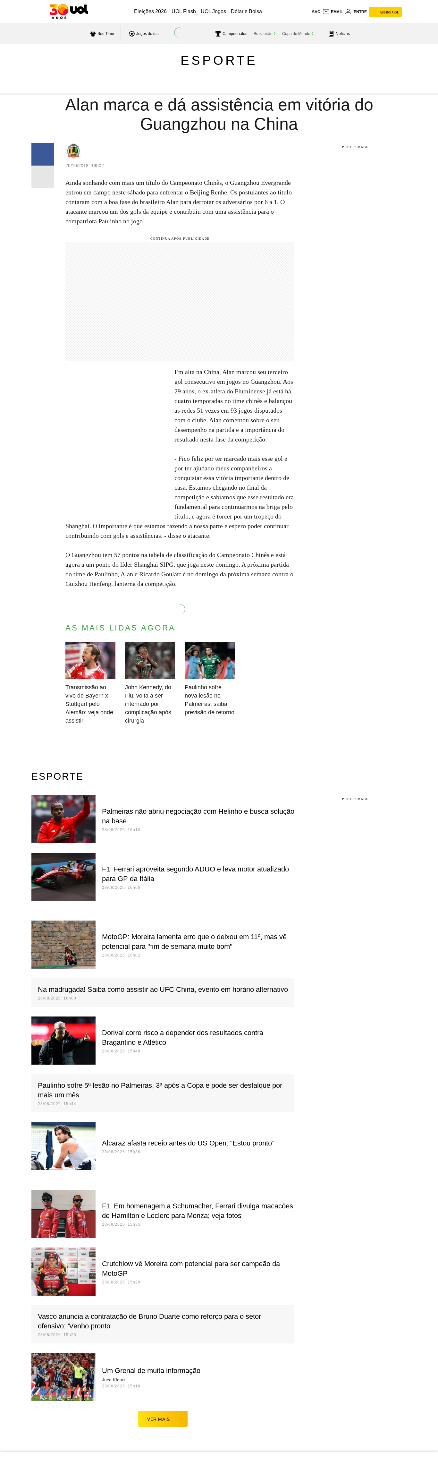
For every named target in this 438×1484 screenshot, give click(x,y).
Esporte (219, 60)
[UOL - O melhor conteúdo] (69, 11)
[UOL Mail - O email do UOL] (332, 12)
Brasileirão (263, 33)
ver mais (158, 1419)
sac (316, 12)
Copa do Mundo (296, 33)
